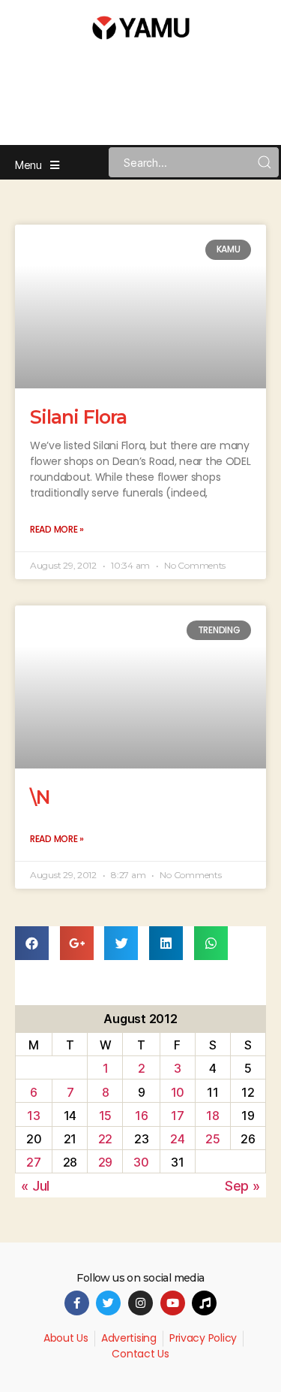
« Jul (35, 1186)
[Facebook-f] (76, 1303)
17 (177, 1115)
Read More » (57, 529)
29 (105, 1162)
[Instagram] (140, 1303)
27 (33, 1162)
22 (105, 1138)
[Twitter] (108, 1303)
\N (40, 797)
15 (105, 1115)
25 (212, 1138)
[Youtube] (172, 1303)
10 (177, 1092)
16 (141, 1115)
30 (140, 1162)
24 (177, 1138)
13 (33, 1115)
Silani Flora (78, 417)
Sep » (242, 1186)
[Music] (204, 1303)
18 (212, 1115)
